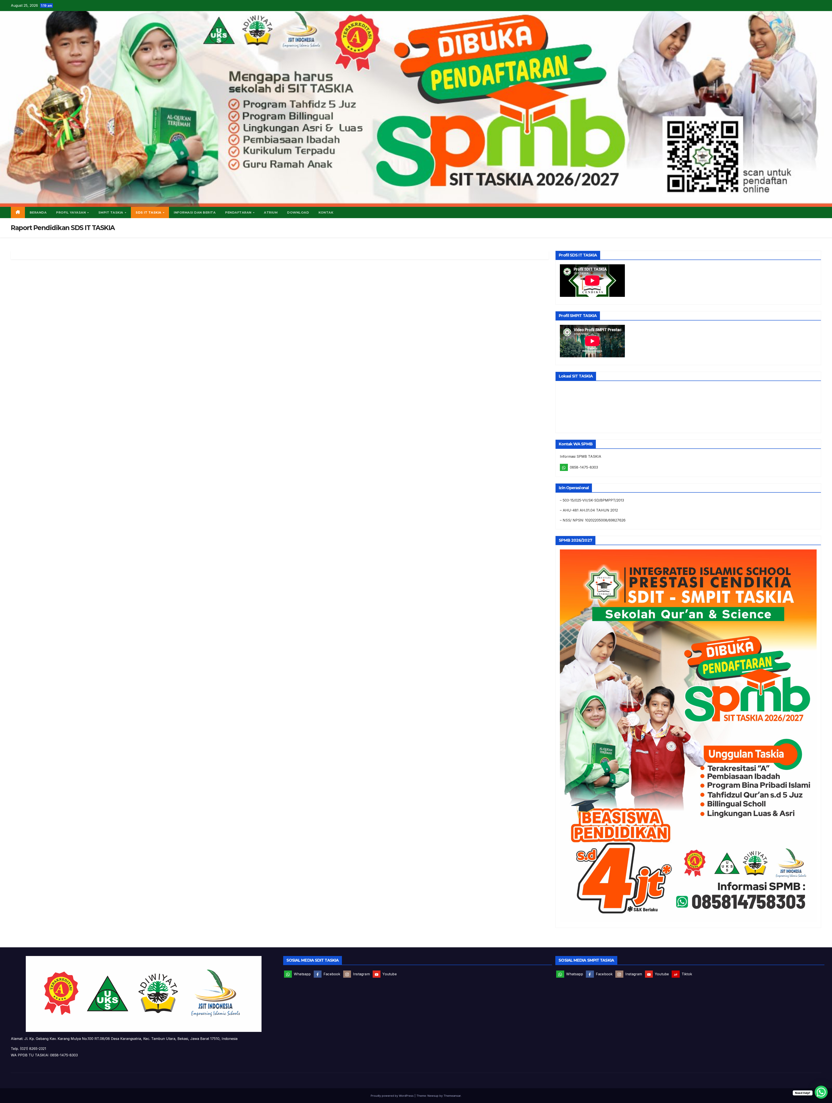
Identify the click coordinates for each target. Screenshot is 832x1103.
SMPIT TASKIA (111, 212)
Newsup (433, 1095)
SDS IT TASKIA (149, 212)
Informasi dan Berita (195, 212)
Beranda (38, 212)
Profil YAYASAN (71, 212)
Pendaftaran (238, 212)
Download (298, 212)
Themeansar (452, 1095)
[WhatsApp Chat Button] (821, 1092)
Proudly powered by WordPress (392, 1095)
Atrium (271, 212)
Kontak (325, 212)
